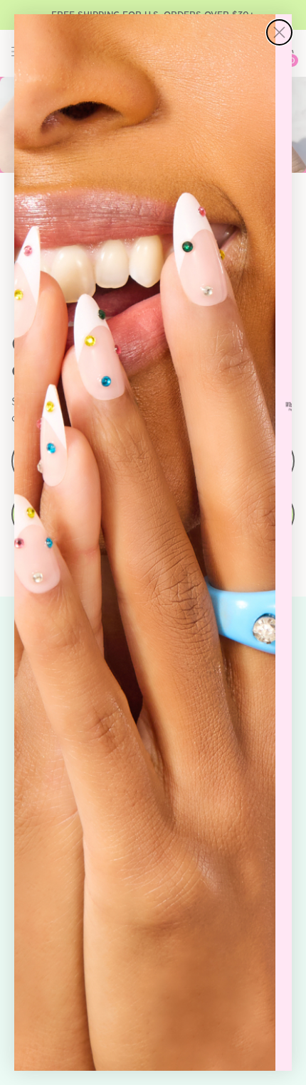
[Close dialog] (279, 32)
